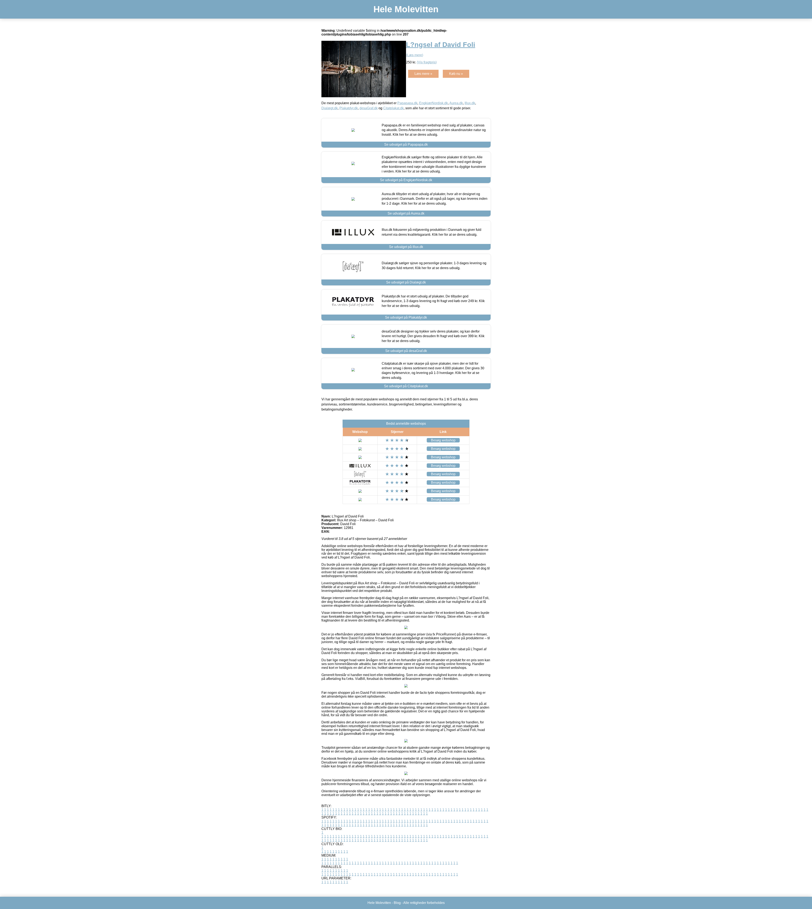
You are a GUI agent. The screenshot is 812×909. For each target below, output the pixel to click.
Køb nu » (456, 73)
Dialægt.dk (329, 108)
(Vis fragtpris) (427, 62)
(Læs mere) (414, 55)
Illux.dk (470, 103)
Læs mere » (423, 73)
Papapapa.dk (407, 103)
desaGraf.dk (368, 108)
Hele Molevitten (406, 9)
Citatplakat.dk (393, 108)
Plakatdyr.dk (348, 108)
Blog (397, 903)
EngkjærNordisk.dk (433, 103)
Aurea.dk (456, 103)
